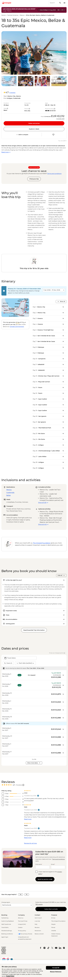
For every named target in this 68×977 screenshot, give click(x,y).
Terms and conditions (54, 173)
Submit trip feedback (7, 921)
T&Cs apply (38, 904)
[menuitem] (6, 3)
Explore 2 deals (34, 129)
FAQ (36, 924)
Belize (8, 495)
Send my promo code (45, 879)
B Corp (53, 918)
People (53, 924)
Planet (53, 927)
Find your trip (34, 179)
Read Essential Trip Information (34, 630)
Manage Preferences (55, 971)
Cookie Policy (10, 976)
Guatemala (10, 492)
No (26, 894)
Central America (12, 15)
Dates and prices (34, 123)
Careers (20, 927)
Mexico (22, 15)
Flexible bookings (6, 930)
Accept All (55, 968)
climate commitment (17, 326)
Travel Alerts (4, 927)
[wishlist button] (53, 135)
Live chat (37, 921)
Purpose (54, 915)
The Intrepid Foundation (58, 921)
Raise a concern (39, 934)
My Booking (4, 918)
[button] (34, 53)
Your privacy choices (26, 934)
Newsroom (38, 930)
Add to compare (23, 134)
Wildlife (53, 930)
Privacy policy (22, 930)
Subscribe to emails (51, 909)
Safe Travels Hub (6, 924)
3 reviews (12, 92)
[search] (53, 3)
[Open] (23, 785)
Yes (20, 894)
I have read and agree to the (50, 873)
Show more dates (32, 763)
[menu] (64, 3)
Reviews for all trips (30, 843)
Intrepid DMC (22, 924)
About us (20, 918)
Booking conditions (7, 934)
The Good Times (22, 921)
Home (3, 15)
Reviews (37, 927)
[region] (33, 970)
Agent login (4, 937)
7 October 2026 (60, 118)
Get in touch (38, 918)
